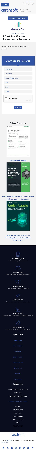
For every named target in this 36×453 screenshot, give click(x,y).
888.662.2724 (31, 4)
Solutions (18, 346)
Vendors (18, 340)
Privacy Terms (5, 442)
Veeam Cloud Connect (18, 160)
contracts (18, 362)
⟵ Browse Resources (18, 18)
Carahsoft (9, 440)
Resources (18, 357)
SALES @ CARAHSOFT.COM (18, 401)
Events (18, 351)
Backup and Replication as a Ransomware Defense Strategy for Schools (18, 197)
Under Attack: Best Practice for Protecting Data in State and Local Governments (18, 237)
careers (18, 379)
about (18, 373)
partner (18, 368)
